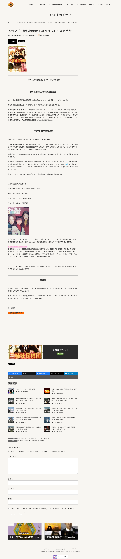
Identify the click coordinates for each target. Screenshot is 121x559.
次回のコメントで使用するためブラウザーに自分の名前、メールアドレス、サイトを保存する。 (42, 509)
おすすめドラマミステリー (35, 438)
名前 (10, 479)
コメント (12, 456)
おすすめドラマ (22, 438)
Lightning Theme (59, 551)
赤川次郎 (46, 438)
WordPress (50, 551)
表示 (14, 41)
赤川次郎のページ (14, 308)
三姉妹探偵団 (33, 440)
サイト (10, 499)
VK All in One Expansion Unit (73, 551)
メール (11, 489)
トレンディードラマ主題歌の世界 (25, 389)
